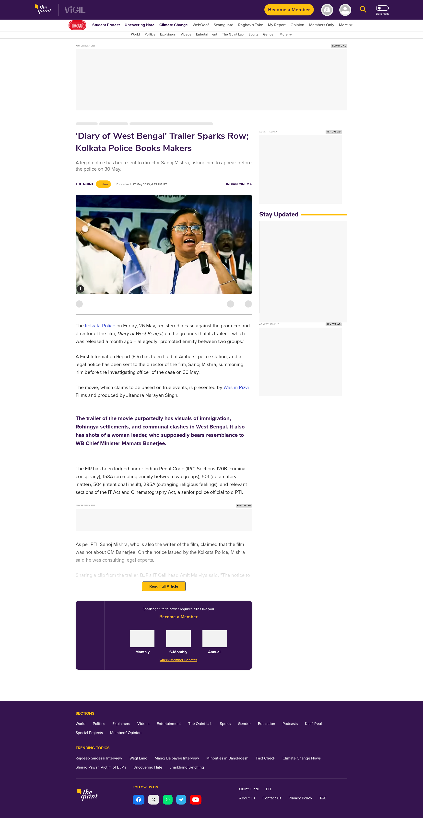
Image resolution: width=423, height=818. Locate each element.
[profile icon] (345, 10)
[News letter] (327, 10)
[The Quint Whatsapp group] (168, 800)
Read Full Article (163, 586)
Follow (103, 184)
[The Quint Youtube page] (195, 800)
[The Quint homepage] (43, 10)
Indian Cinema (239, 184)
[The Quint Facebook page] (138, 800)
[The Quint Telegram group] (181, 800)
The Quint (85, 184)
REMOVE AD (339, 46)
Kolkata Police (100, 326)
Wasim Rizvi (236, 388)
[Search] (363, 10)
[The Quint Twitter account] (153, 800)
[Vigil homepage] (75, 10)
